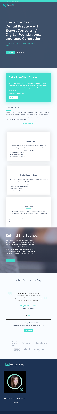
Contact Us (15, 402)
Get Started (10, 52)
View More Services (27, 123)
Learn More (20, 52)
